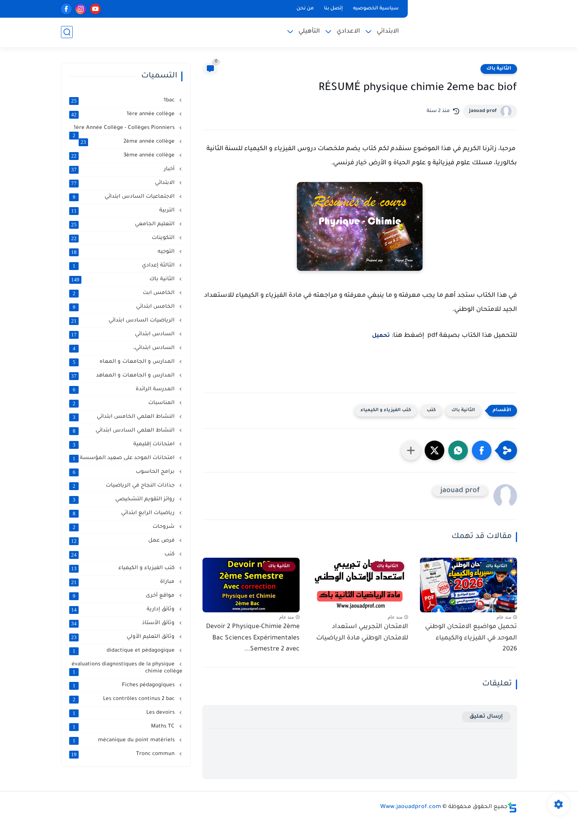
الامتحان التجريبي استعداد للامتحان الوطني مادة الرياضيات (362, 632)
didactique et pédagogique (125, 651)
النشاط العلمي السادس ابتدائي (125, 431)
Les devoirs (125, 713)
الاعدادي (348, 31)
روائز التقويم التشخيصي (125, 499)
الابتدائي (388, 31)
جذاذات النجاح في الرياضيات (125, 486)
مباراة (123, 582)
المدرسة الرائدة (125, 389)
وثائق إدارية (123, 609)
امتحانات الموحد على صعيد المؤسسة (125, 458)
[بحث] (67, 32)
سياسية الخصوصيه (376, 8)
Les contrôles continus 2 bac (125, 699)
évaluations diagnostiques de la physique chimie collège (127, 668)
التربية (123, 211)
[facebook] (66, 9)
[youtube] (95, 9)
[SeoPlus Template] (512, 807)
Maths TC (125, 727)
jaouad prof (483, 111)
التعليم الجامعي (123, 224)
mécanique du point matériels (125, 740)
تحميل (381, 336)
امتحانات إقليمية (125, 444)
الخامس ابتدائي (125, 307)
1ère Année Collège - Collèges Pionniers (125, 128)
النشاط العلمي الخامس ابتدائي (125, 417)
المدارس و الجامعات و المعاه (125, 362)
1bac (123, 100)
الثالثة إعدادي (125, 266)
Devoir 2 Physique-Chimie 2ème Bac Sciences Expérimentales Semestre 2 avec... (253, 638)
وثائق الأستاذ (123, 623)
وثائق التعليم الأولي (123, 637)
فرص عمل (123, 541)
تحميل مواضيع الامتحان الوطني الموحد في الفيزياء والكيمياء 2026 (471, 638)
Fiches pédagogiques (125, 685)
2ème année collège (128, 142)
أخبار (123, 169)
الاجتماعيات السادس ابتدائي (125, 197)
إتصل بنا (333, 8)
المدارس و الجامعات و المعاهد (123, 376)
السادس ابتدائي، (125, 348)
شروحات (125, 527)
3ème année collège (123, 155)
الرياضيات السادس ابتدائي (123, 321)
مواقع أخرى (125, 596)
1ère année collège (123, 114)
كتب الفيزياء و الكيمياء (386, 410)
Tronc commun (123, 754)
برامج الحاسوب (125, 472)
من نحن (305, 8)
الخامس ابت (125, 293)
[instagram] (80, 9)
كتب (431, 410)
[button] (481, 450)
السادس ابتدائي (123, 334)
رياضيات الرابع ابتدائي (125, 513)
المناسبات (125, 403)
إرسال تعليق (486, 717)
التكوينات (123, 238)
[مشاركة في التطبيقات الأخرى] (411, 450)
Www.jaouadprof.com (410, 807)
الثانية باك (498, 69)
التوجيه (123, 252)
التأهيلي (309, 31)
